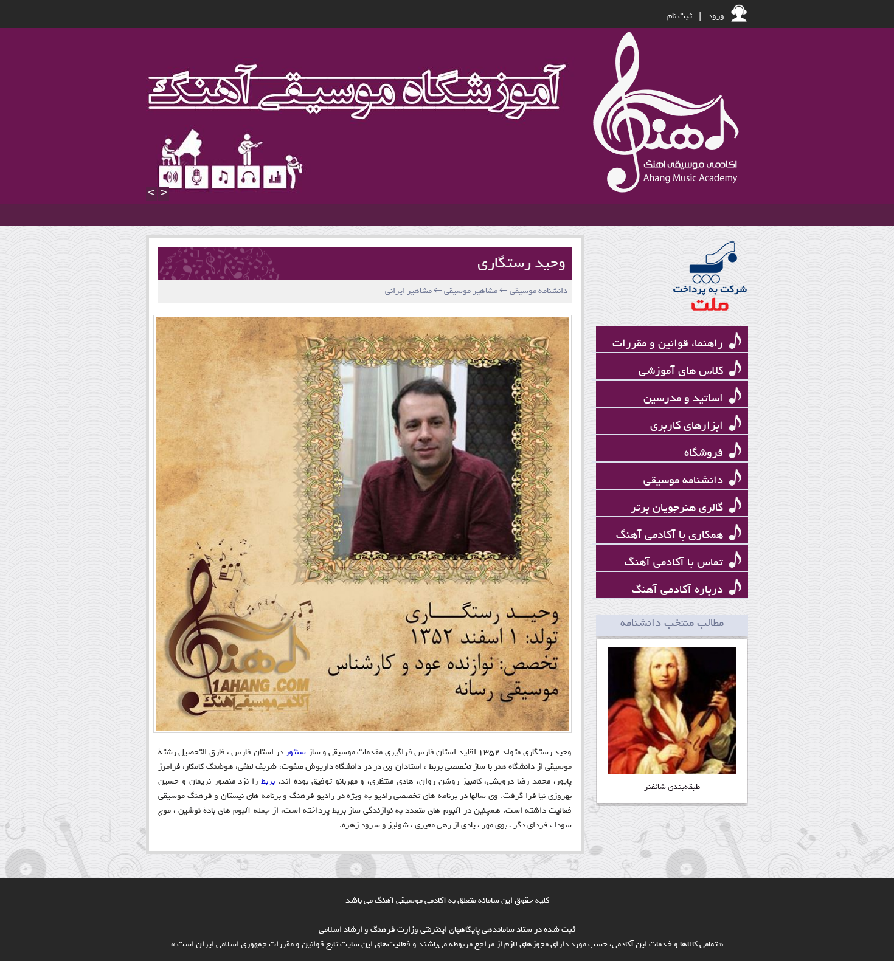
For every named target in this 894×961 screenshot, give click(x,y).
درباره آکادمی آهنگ (679, 589)
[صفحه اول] (663, 113)
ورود (716, 16)
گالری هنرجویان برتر (678, 507)
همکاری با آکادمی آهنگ (671, 535)
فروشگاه (705, 453)
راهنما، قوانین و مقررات (669, 343)
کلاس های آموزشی (682, 371)
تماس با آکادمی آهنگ (675, 562)
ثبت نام (679, 16)
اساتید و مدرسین (684, 398)
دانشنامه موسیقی (684, 480)
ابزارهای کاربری (688, 425)
